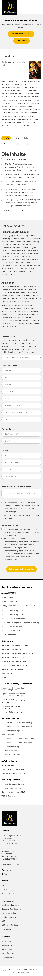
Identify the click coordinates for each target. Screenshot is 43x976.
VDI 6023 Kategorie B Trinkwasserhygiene (18, 743)
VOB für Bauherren (9, 796)
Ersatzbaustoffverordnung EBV (13, 773)
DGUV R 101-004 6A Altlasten (13, 649)
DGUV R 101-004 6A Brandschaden (15, 645)
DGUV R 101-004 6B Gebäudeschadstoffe (17, 653)
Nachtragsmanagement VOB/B (13, 792)
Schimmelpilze (7, 673)
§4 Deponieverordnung (10, 765)
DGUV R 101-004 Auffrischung (13, 657)
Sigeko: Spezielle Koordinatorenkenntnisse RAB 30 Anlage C (13, 701)
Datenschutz (6, 929)
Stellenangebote (8, 889)
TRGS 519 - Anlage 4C (10, 601)
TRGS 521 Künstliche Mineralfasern (15, 661)
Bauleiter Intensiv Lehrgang (12, 788)
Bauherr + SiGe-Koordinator (12, 712)
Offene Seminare (8, 949)
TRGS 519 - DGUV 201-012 (11, 631)
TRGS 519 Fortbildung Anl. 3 (12, 611)
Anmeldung (21, 41)
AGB (3, 921)
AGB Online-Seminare (10, 925)
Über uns (5, 885)
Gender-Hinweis (8, 893)
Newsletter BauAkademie (11, 909)
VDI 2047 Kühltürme (9, 750)
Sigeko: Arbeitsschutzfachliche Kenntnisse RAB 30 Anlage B (13, 694)
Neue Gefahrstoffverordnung (12, 669)
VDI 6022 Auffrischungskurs (12, 731)
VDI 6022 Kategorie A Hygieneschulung (17, 723)
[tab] (6, 138)
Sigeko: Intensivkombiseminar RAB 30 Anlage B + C (13, 689)
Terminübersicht (8, 945)
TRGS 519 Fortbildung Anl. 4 (12, 615)
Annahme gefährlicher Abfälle (13, 769)
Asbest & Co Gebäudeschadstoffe (14, 665)
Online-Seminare (8, 953)
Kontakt (5, 897)
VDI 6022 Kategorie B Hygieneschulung (17, 727)
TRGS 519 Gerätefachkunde (12, 627)
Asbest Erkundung (9, 635)
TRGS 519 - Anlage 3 (9, 597)
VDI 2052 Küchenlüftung (11, 754)
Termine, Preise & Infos (21, 34)
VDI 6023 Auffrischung (10, 747)
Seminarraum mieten (9, 913)
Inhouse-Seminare (9, 957)
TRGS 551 (5, 677)
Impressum (17, 972)
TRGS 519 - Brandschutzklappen (14, 619)
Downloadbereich (8, 901)
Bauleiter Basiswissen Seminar (13, 784)
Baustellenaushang (9, 917)
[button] (39, 6)
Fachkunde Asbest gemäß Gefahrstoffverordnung (20, 623)
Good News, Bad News (10, 905)
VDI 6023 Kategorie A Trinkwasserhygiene (18, 739)
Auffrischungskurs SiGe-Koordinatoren (11, 707)
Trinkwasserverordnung (11, 735)
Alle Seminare (7, 941)
